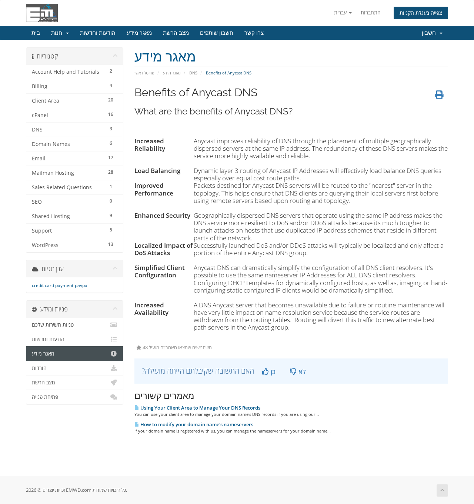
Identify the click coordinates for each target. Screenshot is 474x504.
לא (301, 371)
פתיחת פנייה (45, 397)
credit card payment (52, 285)
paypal (82, 285)
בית (35, 33)
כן (272, 371)
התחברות (371, 12)
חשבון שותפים (216, 33)
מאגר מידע (139, 33)
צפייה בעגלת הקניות (421, 12)
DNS (193, 73)
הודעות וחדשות (98, 33)
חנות (58, 33)
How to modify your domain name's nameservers (196, 424)
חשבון (430, 33)
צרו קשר (254, 33)
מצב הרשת (176, 33)
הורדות (39, 368)
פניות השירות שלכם (53, 324)
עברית (341, 12)
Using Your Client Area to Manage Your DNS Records (199, 407)
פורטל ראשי (144, 73)
